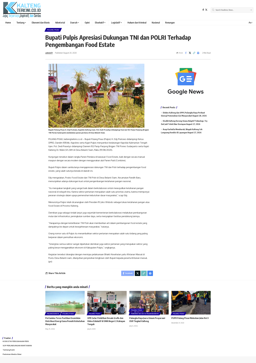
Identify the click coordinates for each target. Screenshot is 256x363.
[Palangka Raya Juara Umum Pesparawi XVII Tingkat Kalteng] (149, 302)
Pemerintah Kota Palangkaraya (145, 313)
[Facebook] (203, 10)
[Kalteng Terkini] (22, 10)
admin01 (49, 53)
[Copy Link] (194, 53)
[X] (206, 10)
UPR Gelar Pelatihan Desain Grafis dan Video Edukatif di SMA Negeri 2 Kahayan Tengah (106, 321)
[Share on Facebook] (186, 53)
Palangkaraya (53, 313)
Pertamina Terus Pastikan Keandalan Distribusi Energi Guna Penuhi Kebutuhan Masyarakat (65, 321)
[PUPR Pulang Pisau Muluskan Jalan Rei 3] (191, 302)
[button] (250, 22)
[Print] (198, 53)
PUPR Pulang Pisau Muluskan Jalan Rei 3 (190, 318)
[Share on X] (190, 53)
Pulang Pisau (53, 30)
